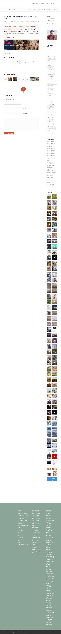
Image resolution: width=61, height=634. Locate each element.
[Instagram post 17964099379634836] (49, 467)
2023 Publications (51, 155)
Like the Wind (50, 78)
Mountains (20, 534)
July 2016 (48, 600)
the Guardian (50, 121)
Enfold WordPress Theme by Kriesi (33, 632)
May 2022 (48, 517)
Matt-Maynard (32, 23)
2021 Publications (51, 152)
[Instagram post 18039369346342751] (49, 473)
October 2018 (49, 559)
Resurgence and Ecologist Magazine (51, 111)
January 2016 (49, 610)
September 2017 (50, 581)
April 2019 (48, 551)
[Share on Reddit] (33, 62)
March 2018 (49, 571)
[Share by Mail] (37, 62)
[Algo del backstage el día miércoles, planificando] (49, 202)
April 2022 (48, 518)
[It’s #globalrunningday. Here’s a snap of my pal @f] (54, 219)
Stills (19, 541)
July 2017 (48, 585)
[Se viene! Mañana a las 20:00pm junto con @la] (49, 235)
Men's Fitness (50, 83)
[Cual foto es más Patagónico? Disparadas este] (49, 263)
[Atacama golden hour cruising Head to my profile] (49, 285)
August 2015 (49, 619)
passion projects (50, 104)
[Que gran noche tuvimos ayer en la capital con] (54, 368)
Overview (20, 535)
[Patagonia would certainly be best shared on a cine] (54, 263)
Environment (50, 162)
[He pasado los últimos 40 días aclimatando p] (54, 340)
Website (25, 113)
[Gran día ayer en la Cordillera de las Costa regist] (54, 385)
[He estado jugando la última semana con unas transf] (54, 208)
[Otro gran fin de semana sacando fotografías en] (54, 379)
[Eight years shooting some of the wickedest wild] (54, 257)
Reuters (49, 115)
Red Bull (8, 53)
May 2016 (48, 604)
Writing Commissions (22, 23)
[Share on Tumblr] (25, 62)
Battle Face (49, 58)
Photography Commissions (12, 23)
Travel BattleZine (51, 128)
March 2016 (49, 607)
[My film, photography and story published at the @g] (54, 462)
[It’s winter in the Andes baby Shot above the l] (54, 418)
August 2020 (49, 530)
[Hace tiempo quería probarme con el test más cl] (49, 301)
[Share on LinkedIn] (21, 62)
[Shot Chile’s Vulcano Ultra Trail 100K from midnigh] (54, 335)
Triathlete (49, 133)
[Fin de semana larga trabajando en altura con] (54, 357)
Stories (19, 542)
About (19, 510)
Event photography (51, 163)
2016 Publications (21, 21)
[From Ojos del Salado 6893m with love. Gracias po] (54, 313)
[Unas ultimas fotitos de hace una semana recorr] (49, 373)
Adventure (28, 21)
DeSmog (53, 60)
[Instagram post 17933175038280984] (54, 467)
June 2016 (48, 602)
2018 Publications (51, 146)
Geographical (50, 67)
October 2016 (49, 595)
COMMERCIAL (21, 518)
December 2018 (50, 556)
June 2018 (48, 566)
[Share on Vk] (29, 62)
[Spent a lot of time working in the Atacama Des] (54, 324)
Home (19, 529)
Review (48, 179)
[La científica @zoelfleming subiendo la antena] (54, 235)
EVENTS (20, 523)
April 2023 (48, 512)
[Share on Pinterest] (17, 62)
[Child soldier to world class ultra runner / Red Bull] (32, 79)
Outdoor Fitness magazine (50, 98)
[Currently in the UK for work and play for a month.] (54, 440)
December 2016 (50, 592)
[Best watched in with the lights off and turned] (54, 412)
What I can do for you (23, 544)
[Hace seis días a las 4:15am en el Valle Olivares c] (49, 246)
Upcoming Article (51, 184)
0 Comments (13, 21)
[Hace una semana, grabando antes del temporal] (54, 241)
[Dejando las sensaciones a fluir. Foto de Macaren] (49, 385)
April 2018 (48, 569)
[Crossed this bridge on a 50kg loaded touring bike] (54, 396)
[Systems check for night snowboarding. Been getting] (49, 418)
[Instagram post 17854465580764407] (54, 434)
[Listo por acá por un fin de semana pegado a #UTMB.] (49, 196)
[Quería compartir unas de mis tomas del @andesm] (49, 357)
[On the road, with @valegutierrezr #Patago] (49, 456)
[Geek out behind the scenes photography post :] (49, 407)
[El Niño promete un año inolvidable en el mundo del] (49, 224)
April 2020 (48, 535)
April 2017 (48, 588)
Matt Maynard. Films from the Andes (17, 632)
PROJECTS (20, 537)
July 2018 (48, 564)
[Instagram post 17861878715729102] (54, 423)
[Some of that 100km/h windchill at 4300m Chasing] (54, 279)
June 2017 (48, 586)
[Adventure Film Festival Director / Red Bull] (28, 79)
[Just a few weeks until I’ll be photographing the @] (49, 401)
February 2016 (49, 609)
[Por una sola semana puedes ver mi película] (54, 351)
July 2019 (48, 546)
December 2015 (50, 612)
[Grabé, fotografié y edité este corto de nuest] (49, 335)
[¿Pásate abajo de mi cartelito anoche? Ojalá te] (49, 412)
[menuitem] (33, 3)
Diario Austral (50, 63)
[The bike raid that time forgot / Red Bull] (10, 79)
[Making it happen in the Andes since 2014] (54, 401)
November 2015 (50, 614)
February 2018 (49, 573)
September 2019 (50, 542)
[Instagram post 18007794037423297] (54, 473)
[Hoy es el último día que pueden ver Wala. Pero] (49, 351)
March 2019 (49, 552)
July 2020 (48, 532)
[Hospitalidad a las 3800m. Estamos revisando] (49, 346)
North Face (49, 95)
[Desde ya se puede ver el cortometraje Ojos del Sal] (54, 230)
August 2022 (49, 513)
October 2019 (49, 541)
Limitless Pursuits (51, 81)
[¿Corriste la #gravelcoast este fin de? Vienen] (49, 379)
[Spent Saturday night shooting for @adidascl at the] (54, 301)
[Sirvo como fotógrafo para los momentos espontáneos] (54, 224)
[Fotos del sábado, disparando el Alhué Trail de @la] (54, 196)
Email (24, 108)
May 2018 (48, 568)
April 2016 (48, 605)
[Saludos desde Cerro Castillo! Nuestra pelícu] (49, 257)
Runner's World (50, 117)
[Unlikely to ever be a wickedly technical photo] (49, 423)
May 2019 (48, 549)
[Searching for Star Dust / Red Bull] (36, 79)
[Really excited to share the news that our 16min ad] (54, 268)
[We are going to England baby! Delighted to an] (49, 329)
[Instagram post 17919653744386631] (49, 434)
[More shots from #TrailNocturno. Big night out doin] (54, 407)
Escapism (49, 65)
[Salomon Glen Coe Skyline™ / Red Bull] (19, 79)
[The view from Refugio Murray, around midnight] (54, 307)
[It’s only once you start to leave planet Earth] (54, 318)
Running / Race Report (37, 549)
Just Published (50, 165)
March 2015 (49, 624)
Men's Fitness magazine (50, 86)
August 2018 (49, 563)
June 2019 (48, 547)
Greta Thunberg (50, 72)
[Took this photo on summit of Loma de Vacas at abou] (49, 429)
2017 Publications (51, 145)
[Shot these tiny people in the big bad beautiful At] (54, 274)
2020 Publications (51, 150)
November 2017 (50, 578)
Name (24, 102)
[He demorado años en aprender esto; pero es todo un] (49, 230)
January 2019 (49, 554)
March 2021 (49, 527)
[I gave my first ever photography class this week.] (49, 252)
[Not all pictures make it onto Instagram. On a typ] (54, 390)
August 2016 (49, 598)
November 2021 (50, 520)
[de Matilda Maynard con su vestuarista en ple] (49, 368)
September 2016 (50, 597)
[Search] (55, 3)
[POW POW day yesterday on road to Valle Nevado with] (54, 451)
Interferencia (50, 76)
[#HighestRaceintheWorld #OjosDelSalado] (49, 307)
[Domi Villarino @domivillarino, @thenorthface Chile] (49, 340)
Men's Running (50, 89)
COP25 (48, 60)
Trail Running (50, 126)
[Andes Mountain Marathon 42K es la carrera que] (49, 362)
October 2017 (49, 580)
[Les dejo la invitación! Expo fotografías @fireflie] (54, 213)
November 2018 (50, 558)
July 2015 (48, 621)
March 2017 (49, 590)
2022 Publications (51, 153)
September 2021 (50, 522)
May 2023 (48, 510)
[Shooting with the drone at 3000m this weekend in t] (54, 445)
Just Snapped (50, 167)
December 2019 (50, 539)
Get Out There (50, 69)
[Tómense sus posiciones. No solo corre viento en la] (49, 296)
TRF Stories (49, 130)
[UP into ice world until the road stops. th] (49, 451)
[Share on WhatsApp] (14, 62)
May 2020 (48, 534)
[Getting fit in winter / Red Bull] (15, 79)
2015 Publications (51, 141)
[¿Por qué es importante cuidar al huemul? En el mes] (54, 456)
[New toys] (49, 274)
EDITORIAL (20, 522)
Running (20, 539)
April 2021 (48, 525)
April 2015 (48, 622)
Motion (19, 532)
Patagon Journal (50, 106)
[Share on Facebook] (6, 62)
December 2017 (50, 576)
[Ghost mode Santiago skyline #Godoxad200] (49, 208)
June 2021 (48, 523)
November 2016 (50, 593)
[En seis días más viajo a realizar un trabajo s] (54, 346)
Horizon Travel (50, 74)
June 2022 (48, 515)
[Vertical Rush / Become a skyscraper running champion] (23, 79)
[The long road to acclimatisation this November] (49, 324)
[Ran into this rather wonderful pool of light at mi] (49, 396)
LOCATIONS (21, 530)
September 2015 (50, 617)
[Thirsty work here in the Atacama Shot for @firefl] (54, 296)
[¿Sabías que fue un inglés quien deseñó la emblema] (49, 462)
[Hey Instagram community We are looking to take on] (54, 202)
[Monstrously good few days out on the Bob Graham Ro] (49, 219)
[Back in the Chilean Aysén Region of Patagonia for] (49, 268)
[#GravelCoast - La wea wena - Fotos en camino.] (54, 373)
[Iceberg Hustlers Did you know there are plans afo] (49, 445)
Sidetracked (50, 119)
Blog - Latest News (9, 9)
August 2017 (49, 583)
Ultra (54, 133)
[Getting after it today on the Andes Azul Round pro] (49, 390)
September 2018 (50, 561)
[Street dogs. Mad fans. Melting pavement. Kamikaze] (49, 279)
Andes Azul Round (22, 513)
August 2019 (49, 544)
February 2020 (49, 537)
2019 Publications (51, 148)
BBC (54, 58)
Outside (49, 102)
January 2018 (49, 575)
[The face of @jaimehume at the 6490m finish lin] (49, 313)
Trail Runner (50, 124)
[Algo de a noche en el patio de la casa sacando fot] (49, 213)
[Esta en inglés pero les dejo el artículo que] (49, 241)
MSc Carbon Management (50, 92)
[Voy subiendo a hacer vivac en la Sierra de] (54, 362)
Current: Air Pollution (23, 520)
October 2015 (49, 615)
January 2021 (49, 529)
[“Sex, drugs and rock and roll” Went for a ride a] (54, 252)
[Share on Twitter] (10, 62)
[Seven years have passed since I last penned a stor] (54, 329)
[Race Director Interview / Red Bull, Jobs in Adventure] (6, 79)
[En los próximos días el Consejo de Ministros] (54, 246)
